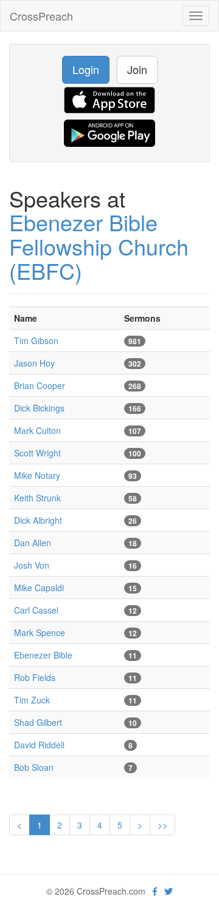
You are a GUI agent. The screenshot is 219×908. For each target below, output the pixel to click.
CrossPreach (41, 16)
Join (137, 69)
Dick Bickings (39, 408)
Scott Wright (37, 453)
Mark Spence (39, 632)
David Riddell (39, 745)
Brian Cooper (39, 385)
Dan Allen (32, 543)
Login (85, 69)
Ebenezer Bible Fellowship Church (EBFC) (99, 245)
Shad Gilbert (38, 722)
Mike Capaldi (39, 587)
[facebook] (155, 891)
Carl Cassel (36, 610)
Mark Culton (37, 430)
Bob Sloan (34, 767)
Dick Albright (38, 520)
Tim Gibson (36, 340)
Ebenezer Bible (43, 655)
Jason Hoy (34, 363)
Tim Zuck (32, 700)
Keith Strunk (37, 498)
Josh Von (31, 565)
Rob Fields (34, 677)
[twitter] (168, 891)
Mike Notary (37, 475)
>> (162, 825)
